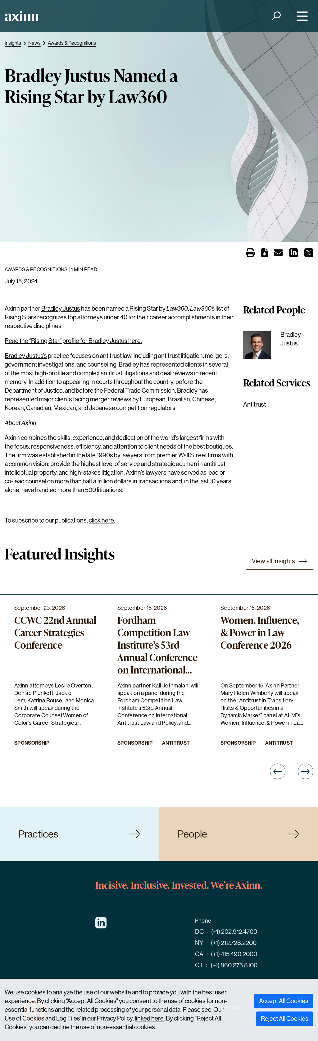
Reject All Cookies (284, 1018)
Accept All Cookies (283, 1001)
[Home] (21, 16)
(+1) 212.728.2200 (234, 943)
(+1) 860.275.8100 (234, 965)
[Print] (250, 253)
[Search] (276, 16)
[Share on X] (308, 254)
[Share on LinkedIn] (293, 254)
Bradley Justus (60, 308)
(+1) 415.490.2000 (234, 954)
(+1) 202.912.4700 (234, 931)
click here (101, 520)
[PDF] (264, 254)
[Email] (278, 254)
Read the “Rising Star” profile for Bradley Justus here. (73, 341)
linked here (149, 1018)
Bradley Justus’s (26, 355)
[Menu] (300, 16)
